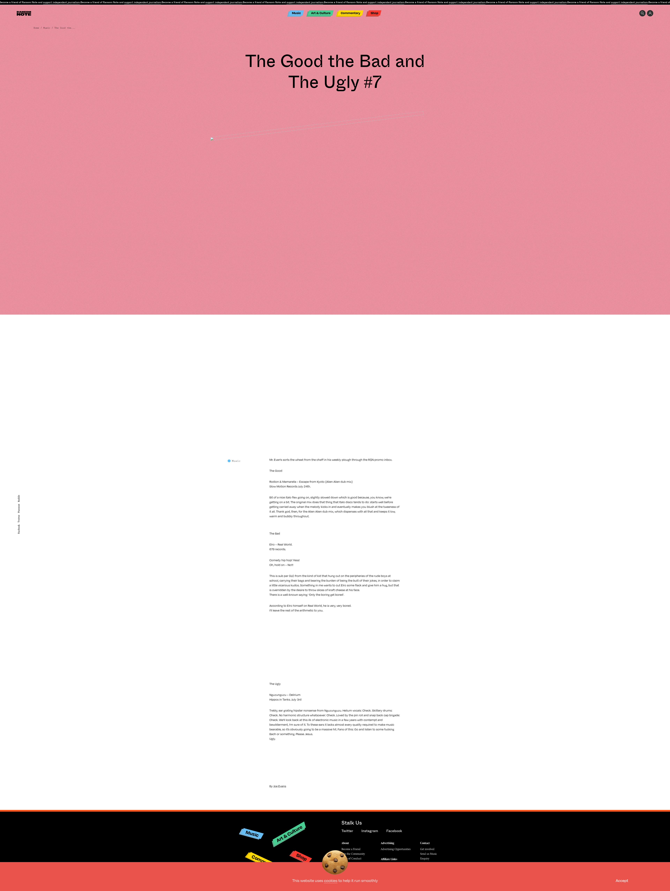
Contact (425, 843)
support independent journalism (61, 2)
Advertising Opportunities (396, 849)
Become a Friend (350, 849)
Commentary (350, 13)
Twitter (18, 519)
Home (36, 28)
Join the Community (353, 853)
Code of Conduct (351, 858)
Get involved (427, 849)
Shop (374, 13)
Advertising (387, 843)
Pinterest (18, 508)
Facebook (18, 529)
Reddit (18, 498)
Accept (622, 880)
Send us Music (428, 853)
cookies (330, 880)
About (345, 843)
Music (296, 13)
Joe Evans (279, 786)
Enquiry (424, 858)
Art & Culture (320, 13)
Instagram (369, 830)
